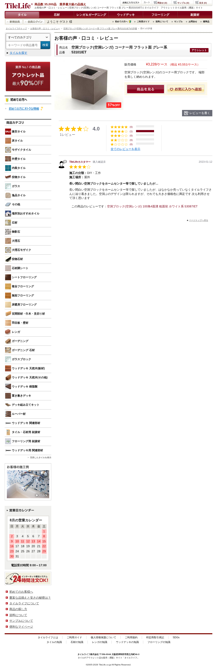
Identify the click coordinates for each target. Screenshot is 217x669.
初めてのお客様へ (21, 591)
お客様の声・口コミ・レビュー (45, 28)
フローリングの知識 (158, 642)
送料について (162, 21)
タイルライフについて (24, 603)
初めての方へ (121, 21)
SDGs (176, 637)
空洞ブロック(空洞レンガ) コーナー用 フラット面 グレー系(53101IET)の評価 (100, 28)
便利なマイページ (21, 626)
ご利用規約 (131, 637)
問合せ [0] (162, 3)
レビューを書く (199, 113)
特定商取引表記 (155, 637)
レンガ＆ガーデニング (91, 14)
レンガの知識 (99, 642)
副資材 (195, 14)
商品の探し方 (18, 609)
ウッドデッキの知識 (127, 642)
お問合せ (193, 21)
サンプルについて (21, 620)
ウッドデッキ (126, 14)
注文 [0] (203, 3)
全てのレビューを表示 (125, 149)
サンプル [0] (183, 3)
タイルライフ (84, 654)
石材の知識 (77, 642)
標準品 (206, 21)
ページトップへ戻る (198, 220)
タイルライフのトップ (16, 28)
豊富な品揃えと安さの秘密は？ (30, 597)
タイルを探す (18, 52)
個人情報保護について (103, 637)
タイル (22, 14)
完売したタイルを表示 (40, 457)
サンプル (178, 21)
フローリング (160, 14)
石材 (57, 14)
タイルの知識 (54, 642)
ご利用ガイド (143, 21)
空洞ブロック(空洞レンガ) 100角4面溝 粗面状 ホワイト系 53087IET (152, 206)
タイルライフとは (48, 637)
